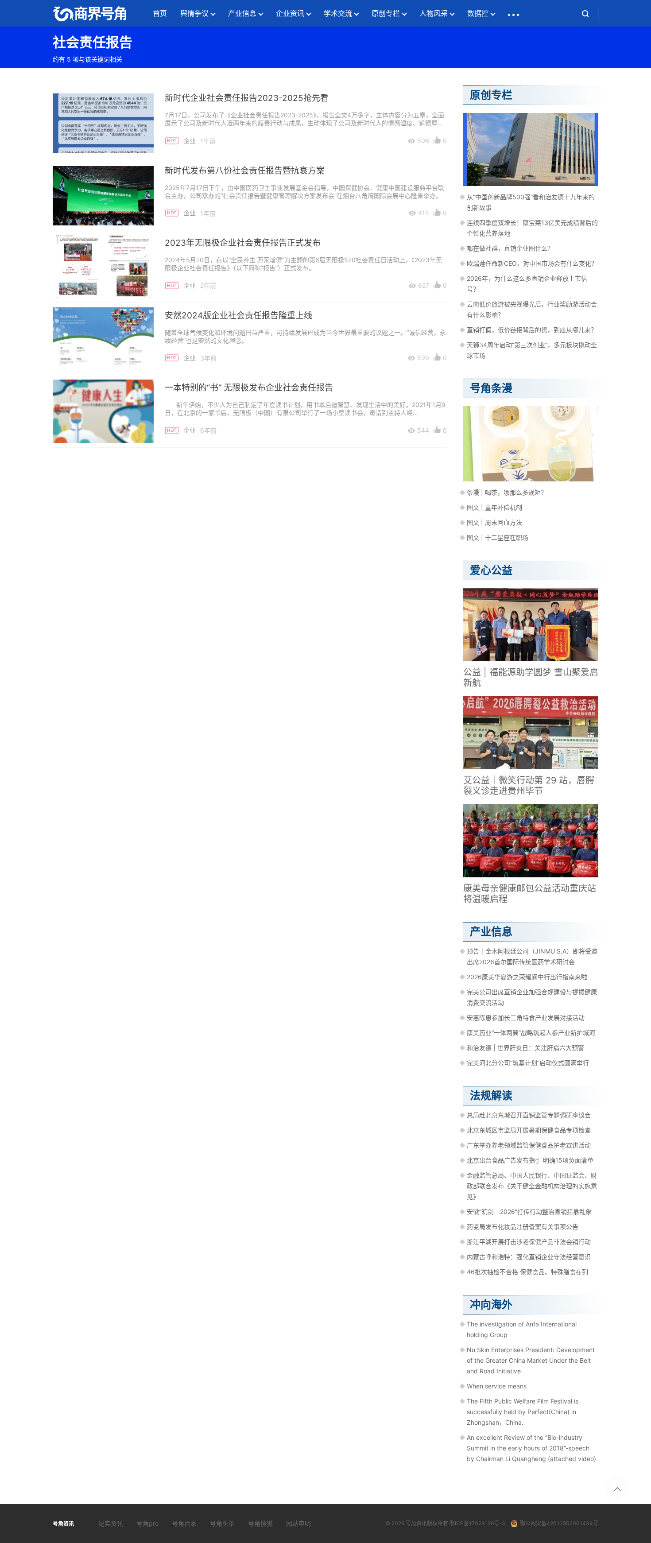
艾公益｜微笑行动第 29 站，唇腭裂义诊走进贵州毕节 (528, 785)
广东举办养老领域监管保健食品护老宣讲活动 (529, 1145)
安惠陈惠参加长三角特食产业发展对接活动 (526, 1017)
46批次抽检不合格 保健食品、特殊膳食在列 (527, 1271)
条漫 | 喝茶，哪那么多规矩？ (507, 492)
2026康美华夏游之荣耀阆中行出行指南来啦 (527, 977)
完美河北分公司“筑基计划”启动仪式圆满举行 (528, 1062)
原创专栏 (386, 13)
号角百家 (184, 1523)
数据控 (477, 13)
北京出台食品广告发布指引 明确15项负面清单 (530, 1160)
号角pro (147, 1523)
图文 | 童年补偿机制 (494, 507)
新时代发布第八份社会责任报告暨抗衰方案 (245, 171)
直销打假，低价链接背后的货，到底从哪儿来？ (532, 329)
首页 (160, 13)
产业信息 (242, 13)
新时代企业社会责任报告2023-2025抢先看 (247, 98)
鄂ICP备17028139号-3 (477, 1523)
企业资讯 (290, 13)
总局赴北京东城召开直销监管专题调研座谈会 (529, 1115)
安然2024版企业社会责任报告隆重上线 (238, 315)
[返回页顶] (617, 1489)
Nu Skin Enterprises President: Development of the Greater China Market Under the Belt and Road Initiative (531, 1360)
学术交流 (338, 13)
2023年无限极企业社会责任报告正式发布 (243, 243)
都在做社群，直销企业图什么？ (510, 248)
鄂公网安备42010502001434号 (559, 1523)
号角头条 (222, 1523)
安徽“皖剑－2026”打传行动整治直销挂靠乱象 (529, 1211)
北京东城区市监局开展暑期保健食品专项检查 (529, 1130)
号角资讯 (416, 1523)
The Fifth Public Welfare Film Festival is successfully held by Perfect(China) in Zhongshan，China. (522, 1411)
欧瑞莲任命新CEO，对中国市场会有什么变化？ (532, 263)
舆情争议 (194, 13)
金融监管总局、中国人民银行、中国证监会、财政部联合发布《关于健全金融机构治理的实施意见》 (532, 1185)
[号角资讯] (89, 13)
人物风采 (433, 13)
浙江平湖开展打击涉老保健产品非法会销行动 (529, 1241)
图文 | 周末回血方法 (494, 522)
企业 (189, 140)
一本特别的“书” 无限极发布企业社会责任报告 (249, 388)
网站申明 (298, 1523)
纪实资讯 (110, 1523)
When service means (497, 1386)
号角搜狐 (260, 1523)
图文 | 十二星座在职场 (497, 537)
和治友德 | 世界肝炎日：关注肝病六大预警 (525, 1047)
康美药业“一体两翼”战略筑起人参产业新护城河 (531, 1032)
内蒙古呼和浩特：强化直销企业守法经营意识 (529, 1256)
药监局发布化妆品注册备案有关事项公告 (522, 1226)
